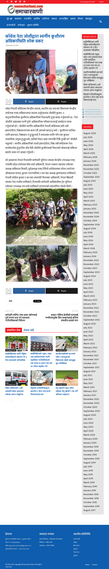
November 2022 (91, 312)
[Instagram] (12, 2)
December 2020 (91, 399)
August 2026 (89, 133)
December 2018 (90, 494)
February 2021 (90, 391)
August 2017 (89, 510)
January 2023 (89, 304)
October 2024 (90, 220)
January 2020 (89, 443)
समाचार (18, 19)
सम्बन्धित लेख (13, 330)
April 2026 (88, 149)
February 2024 (90, 252)
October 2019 (90, 455)
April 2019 (88, 478)
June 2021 (88, 379)
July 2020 (88, 419)
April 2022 (88, 340)
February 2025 (90, 205)
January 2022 (89, 351)
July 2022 (87, 328)
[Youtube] (24, 2)
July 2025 (87, 185)
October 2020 (90, 407)
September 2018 (91, 506)
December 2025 (91, 165)
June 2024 (88, 236)
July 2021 (87, 375)
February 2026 (90, 157)
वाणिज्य (45, 19)
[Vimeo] (20, 2)
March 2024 (89, 248)
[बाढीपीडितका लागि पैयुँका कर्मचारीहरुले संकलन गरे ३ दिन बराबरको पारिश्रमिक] (16, 343)
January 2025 (89, 209)
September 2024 (91, 224)
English (101, 2)
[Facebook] (7, 2)
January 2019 (89, 490)
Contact (94, 564)
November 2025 (91, 169)
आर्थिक (37, 19)
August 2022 (89, 324)
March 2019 (89, 482)
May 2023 (88, 288)
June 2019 (88, 470)
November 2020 (91, 403)
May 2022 (88, 336)
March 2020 (89, 435)
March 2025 (89, 201)
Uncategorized (10, 350)
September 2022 (91, 320)
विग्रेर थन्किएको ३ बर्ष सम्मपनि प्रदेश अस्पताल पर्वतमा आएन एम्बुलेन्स (14, 391)
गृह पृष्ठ (9, 19)
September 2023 (91, 272)
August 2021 (89, 371)
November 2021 (91, 359)
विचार (80, 19)
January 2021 (89, 395)
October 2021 (90, 363)
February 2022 (90, 347)
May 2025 (88, 193)
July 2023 (87, 280)
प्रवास (72, 19)
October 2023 (90, 268)
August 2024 (89, 228)
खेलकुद (88, 19)
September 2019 (91, 459)
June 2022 (88, 332)
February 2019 (90, 486)
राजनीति (27, 19)
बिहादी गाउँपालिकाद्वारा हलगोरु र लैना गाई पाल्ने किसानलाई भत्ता (40, 391)
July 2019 (87, 466)
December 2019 (90, 447)
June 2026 (88, 141)
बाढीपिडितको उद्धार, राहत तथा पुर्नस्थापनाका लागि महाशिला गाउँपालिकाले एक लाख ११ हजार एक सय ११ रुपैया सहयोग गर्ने (41, 360)
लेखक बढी (29, 330)
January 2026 (89, 161)
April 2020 (88, 431)
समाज (54, 19)
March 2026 (89, 153)
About (87, 564)
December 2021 (90, 355)
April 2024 (88, 244)
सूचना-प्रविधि (33, 25)
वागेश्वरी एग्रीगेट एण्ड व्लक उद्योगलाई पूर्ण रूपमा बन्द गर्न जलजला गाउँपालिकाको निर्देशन (21, 318)
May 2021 (88, 383)
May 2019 (88, 474)
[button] (100, 22)
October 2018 (90, 502)
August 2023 (89, 276)
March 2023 (89, 296)
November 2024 (91, 217)
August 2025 (89, 181)
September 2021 (91, 367)
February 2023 (90, 300)
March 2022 (89, 343)
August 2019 (89, 463)
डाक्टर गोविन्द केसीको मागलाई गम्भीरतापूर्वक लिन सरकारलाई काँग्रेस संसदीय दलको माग (61, 318)
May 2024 (88, 240)
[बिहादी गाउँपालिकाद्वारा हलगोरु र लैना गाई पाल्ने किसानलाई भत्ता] (42, 378)
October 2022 (90, 316)
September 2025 (91, 177)
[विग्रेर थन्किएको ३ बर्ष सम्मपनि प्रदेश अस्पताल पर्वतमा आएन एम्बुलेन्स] (16, 378)
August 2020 (89, 415)
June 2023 (88, 284)
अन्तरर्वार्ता (11, 25)
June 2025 (88, 189)
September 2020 (91, 411)
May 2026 (88, 145)
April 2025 (88, 197)
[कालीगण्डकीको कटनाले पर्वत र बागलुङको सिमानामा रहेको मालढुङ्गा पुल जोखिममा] (67, 343)
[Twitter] (16, 2)
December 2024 (91, 213)
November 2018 (91, 498)
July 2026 (87, 137)
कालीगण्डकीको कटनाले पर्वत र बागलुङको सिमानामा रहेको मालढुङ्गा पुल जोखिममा (66, 358)
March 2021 (89, 387)
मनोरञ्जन (21, 25)
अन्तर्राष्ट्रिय (63, 19)
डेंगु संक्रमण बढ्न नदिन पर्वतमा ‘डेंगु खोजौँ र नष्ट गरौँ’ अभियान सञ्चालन (67, 391)
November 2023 (91, 264)
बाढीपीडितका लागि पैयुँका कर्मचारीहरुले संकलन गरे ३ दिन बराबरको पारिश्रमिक (16, 357)
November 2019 (91, 451)
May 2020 (88, 427)
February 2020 (90, 439)
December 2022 (91, 308)
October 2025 (90, 173)
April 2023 (88, 292)
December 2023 (91, 260)
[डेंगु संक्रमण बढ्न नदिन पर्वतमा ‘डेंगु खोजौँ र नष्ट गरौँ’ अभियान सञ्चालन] (67, 378)
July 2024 (87, 232)
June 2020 (88, 423)
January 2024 (89, 256)
